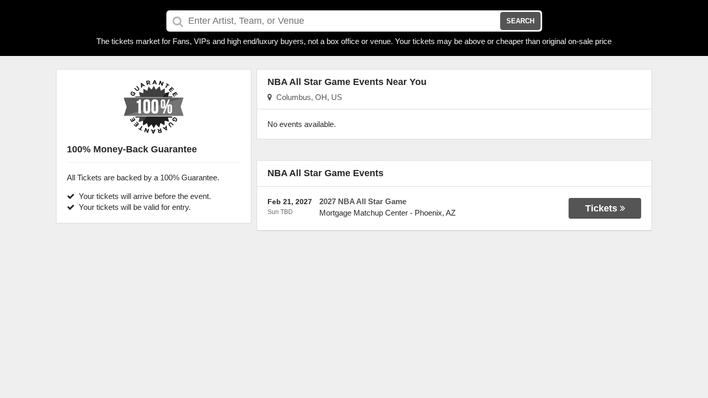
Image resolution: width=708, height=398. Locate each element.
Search (520, 21)
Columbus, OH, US (307, 97)
